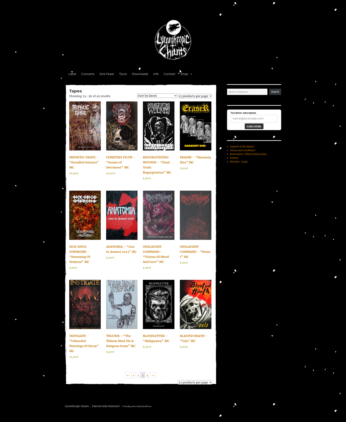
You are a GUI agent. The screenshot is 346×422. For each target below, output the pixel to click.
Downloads (140, 74)
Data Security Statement (106, 406)
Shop (184, 74)
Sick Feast (106, 74)
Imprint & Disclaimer (242, 146)
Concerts (87, 74)
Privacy (234, 157)
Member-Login (239, 161)
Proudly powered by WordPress (137, 406)
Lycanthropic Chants (77, 406)
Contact (170, 74)
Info (156, 74)
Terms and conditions (242, 150)
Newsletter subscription (243, 113)
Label (72, 74)
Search (275, 91)
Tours (123, 74)
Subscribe (254, 126)
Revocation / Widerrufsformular (248, 154)
